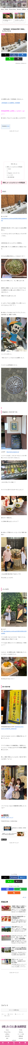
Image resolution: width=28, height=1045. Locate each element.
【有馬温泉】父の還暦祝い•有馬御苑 (10, 102)
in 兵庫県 (4, 839)
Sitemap (21, 1032)
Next (27, 18)
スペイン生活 (21, 1034)
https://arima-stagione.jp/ (13, 452)
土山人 (9, 168)
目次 (12, 164)
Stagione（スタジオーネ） (14, 173)
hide (8, 126)
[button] (18, 59)
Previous (1, 18)
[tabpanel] (7, 17)
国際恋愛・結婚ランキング (7, 817)
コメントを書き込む (14, 1010)
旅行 (7, 1038)
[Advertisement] (14, 79)
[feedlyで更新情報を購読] (20, 889)
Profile (20, 1030)
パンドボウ (10, 175)
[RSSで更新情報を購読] (14, 892)
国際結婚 (21, 1036)
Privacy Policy (7, 1032)
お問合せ (7, 1034)
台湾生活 (14, 1040)
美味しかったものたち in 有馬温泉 (14, 166)
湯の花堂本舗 (11, 177)
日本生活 (21, 1038)
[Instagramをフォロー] (7, 889)
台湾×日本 (7, 1036)
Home (7, 1030)
